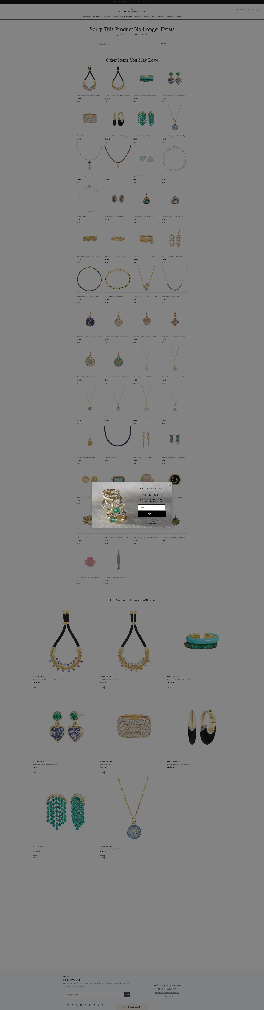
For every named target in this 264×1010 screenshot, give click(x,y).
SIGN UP (152, 514)
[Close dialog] (170, 484)
